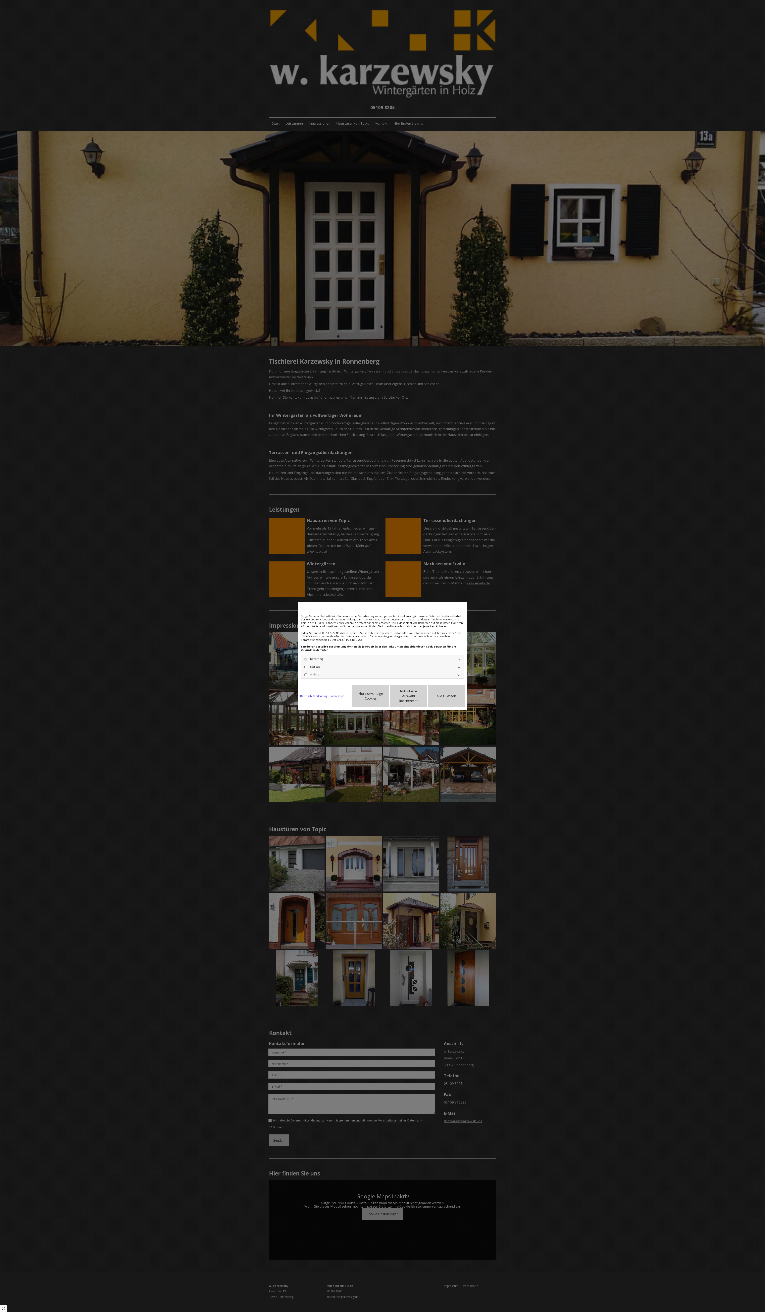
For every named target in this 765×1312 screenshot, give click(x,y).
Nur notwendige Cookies (370, 696)
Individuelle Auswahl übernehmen (408, 696)
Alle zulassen (446, 696)
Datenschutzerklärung (313, 696)
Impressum (337, 696)
